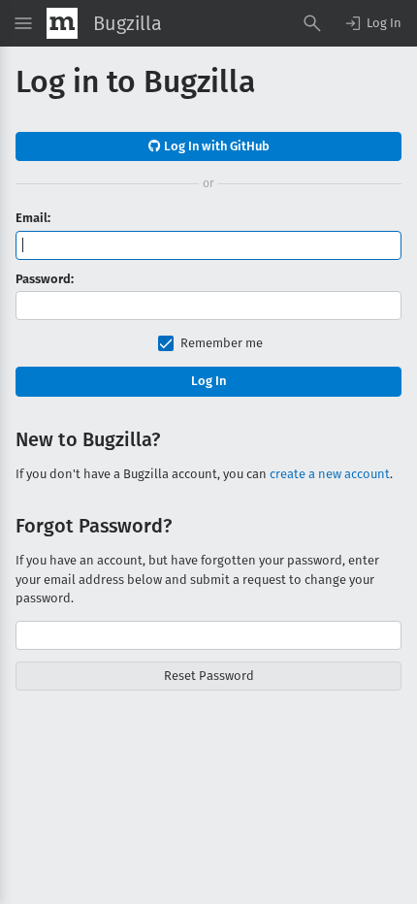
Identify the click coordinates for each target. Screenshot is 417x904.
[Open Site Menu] (23, 23)
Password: (45, 279)
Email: (33, 217)
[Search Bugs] (312, 23)
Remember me (221, 343)
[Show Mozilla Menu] (62, 23)
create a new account (330, 474)
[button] (372, 23)
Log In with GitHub (215, 146)
